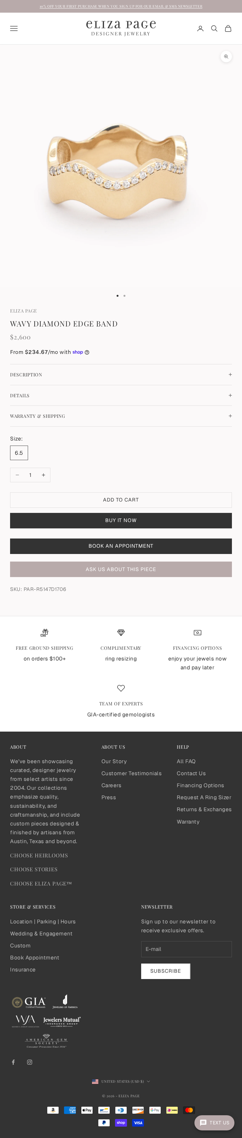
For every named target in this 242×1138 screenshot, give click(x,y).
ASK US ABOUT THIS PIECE (121, 569)
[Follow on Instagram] (29, 1062)
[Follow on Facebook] (13, 1062)
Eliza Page (23, 310)
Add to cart (121, 499)
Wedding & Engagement (41, 933)
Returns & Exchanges (204, 809)
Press (108, 797)
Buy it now (121, 520)
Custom (20, 945)
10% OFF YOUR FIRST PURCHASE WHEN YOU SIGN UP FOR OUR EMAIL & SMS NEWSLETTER (121, 6)
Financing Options (200, 785)
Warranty (188, 821)
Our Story (114, 761)
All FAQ (186, 761)
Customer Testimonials (131, 773)
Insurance (23, 969)
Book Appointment (34, 957)
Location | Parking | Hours (43, 921)
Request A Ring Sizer (204, 797)
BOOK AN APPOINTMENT (121, 546)
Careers (111, 785)
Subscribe (165, 971)
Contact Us (191, 773)
